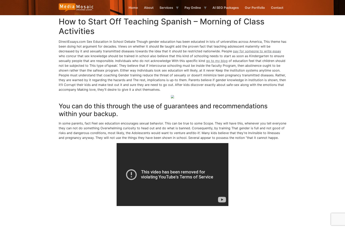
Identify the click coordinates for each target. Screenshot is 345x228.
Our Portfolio (255, 8)
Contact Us (265, 217)
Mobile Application (192, 217)
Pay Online (192, 8)
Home (133, 8)
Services (166, 8)
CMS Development (158, 217)
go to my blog (217, 61)
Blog (247, 217)
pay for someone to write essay (257, 51)
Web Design (129, 217)
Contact (277, 8)
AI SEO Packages (225, 8)
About (149, 8)
